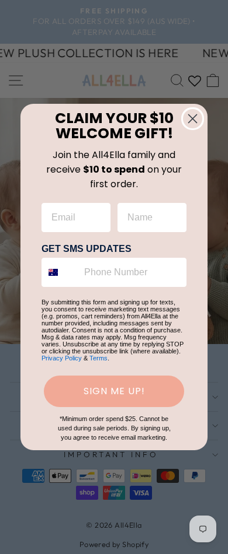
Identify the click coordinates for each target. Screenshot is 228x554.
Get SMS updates (87, 249)
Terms (98, 358)
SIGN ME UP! (114, 391)
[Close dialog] (192, 118)
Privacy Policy (62, 358)
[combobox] (60, 272)
